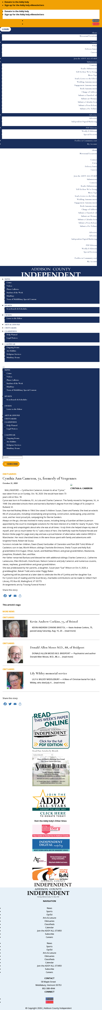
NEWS (7, 279)
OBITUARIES (10, 328)
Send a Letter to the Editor (86, 78)
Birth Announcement (88, 88)
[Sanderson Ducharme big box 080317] (51, 785)
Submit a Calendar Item (87, 102)
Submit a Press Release (88, 105)
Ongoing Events (13, 347)
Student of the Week (15, 292)
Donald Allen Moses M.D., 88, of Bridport (57, 647)
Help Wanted (12, 334)
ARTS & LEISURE (12, 324)
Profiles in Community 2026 (86, 140)
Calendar (49, 927)
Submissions (92, 62)
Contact (93, 42)
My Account (92, 144)
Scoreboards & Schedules (17, 309)
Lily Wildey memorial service (48, 673)
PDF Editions (91, 128)
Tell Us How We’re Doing (86, 72)
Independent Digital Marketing (84, 121)
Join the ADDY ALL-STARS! (85, 58)
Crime (9, 282)
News (49, 908)
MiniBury (10, 296)
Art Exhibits (11, 351)
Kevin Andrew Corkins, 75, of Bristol (54, 621)
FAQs (94, 45)
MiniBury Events (13, 357)
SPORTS (8, 305)
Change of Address (89, 92)
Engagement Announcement (86, 85)
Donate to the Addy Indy (17, 2)
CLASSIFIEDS (11, 331)
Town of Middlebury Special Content (21, 299)
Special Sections (90, 134)
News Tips (92, 75)
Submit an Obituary (89, 98)
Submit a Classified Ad (87, 95)
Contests (93, 65)
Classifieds (49, 924)
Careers (94, 52)
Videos (9, 286)
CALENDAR (10, 344)
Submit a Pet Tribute (88, 108)
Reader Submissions (89, 68)
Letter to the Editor (14, 318)
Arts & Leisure (49, 917)
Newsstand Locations (88, 36)
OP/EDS (8, 315)
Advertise (93, 115)
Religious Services (14, 354)
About (94, 32)
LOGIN (5, 29)
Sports (49, 911)
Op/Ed (49, 914)
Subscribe (49, 934)
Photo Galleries (13, 289)
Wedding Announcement (87, 82)
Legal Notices (12, 338)
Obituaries (9, 473)
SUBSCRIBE (12, 464)
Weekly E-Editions (89, 131)
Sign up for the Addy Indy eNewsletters (24, 5)
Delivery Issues (91, 49)
